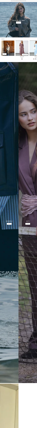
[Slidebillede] (18, 19)
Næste (35, 48)
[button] (7, 3)
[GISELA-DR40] (22, 48)
